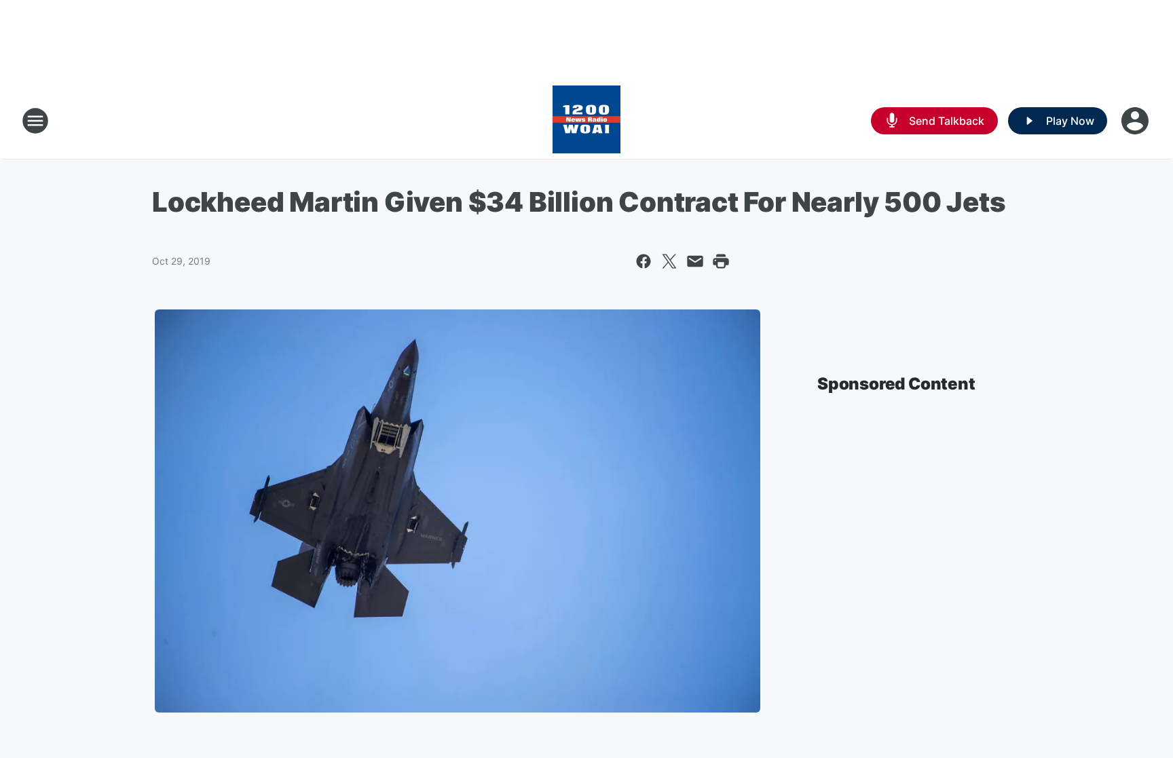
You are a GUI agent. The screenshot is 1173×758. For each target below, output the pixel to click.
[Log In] (1136, 120)
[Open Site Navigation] (35, 120)
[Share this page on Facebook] (643, 261)
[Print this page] (720, 261)
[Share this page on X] (669, 261)
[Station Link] (586, 121)
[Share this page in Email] (695, 261)
